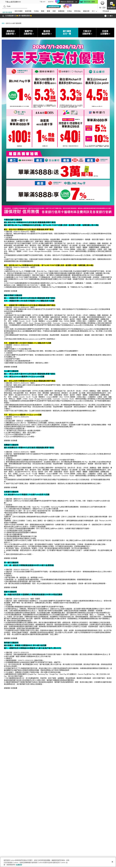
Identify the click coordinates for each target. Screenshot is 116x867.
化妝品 (36, 11)
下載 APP (42, 2)
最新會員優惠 (7, 12)
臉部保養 (28, 11)
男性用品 (77, 11)
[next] (96, 11)
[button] (111, 5)
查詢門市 (50, 2)
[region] (58, 862)
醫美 (42, 11)
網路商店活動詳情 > (11, 32)
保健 (54, 11)
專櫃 (48, 11)
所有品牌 (106, 11)
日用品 (69, 11)
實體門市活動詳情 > (29, 32)
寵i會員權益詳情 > (47, 32)
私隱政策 (19, 865)
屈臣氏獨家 (19, 11)
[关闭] (112, 861)
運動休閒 (86, 11)
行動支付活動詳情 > (87, 32)
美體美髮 (61, 11)
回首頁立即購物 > (105, 32)
